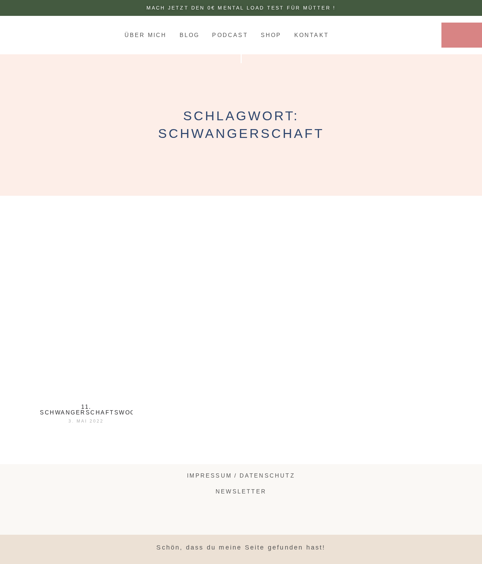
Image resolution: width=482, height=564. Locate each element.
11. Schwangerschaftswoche (92, 410)
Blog (190, 35)
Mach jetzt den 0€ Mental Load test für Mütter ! (241, 8)
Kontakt (311, 35)
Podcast (230, 35)
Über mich (146, 35)
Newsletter (241, 492)
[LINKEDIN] (422, 35)
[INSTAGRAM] (412, 35)
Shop (271, 35)
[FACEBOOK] (377, 478)
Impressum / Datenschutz (241, 476)
